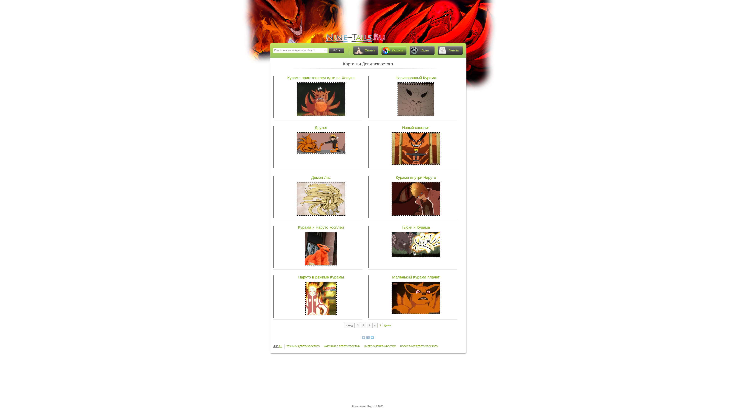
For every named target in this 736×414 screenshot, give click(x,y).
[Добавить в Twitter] (372, 337)
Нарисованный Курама (416, 78)
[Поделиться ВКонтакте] (363, 337)
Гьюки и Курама (416, 227)
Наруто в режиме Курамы (321, 277)
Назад (349, 325)
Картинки (394, 50)
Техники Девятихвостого (303, 346)
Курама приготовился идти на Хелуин (321, 78)
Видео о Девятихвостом (380, 346)
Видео (422, 50)
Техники (365, 50)
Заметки (450, 50)
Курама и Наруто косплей (321, 227)
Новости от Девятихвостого (419, 346)
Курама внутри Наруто (416, 177)
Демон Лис (321, 177)
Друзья (321, 128)
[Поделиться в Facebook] (368, 337)
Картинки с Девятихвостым (342, 346)
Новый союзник (416, 128)
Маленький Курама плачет (415, 277)
